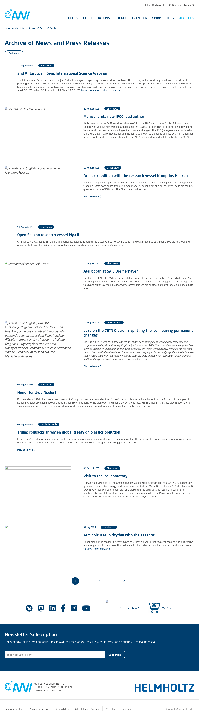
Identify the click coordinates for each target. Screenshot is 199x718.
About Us (186, 18)
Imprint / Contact (14, 708)
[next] (123, 581)
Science (121, 18)
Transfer (139, 18)
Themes (72, 18)
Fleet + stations (96, 18)
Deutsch (176, 5)
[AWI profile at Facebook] (63, 608)
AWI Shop (167, 608)
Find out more (91, 196)
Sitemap (127, 708)
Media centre (159, 4)
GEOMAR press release (95, 548)
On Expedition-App (131, 608)
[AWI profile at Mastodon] (41, 608)
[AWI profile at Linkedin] (52, 608)
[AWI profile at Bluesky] (29, 608)
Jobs (147, 4)
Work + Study (163, 18)
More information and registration (99, 90)
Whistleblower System (87, 708)
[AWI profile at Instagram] (74, 608)
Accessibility (62, 708)
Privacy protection (39, 708)
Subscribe (114, 654)
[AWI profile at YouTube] (86, 608)
